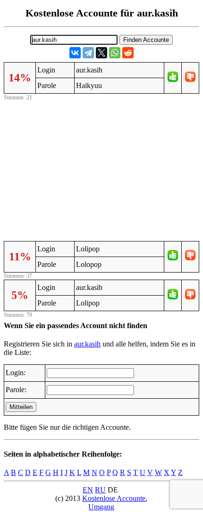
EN (88, 490)
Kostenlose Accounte (113, 498)
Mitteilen (21, 406)
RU (100, 490)
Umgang (101, 507)
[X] (101, 52)
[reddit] (128, 52)
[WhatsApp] (114, 52)
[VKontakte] (75, 52)
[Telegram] (88, 52)
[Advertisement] (101, 169)
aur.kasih (87, 344)
